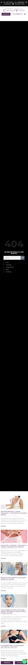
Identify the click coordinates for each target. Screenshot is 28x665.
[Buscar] (22, 258)
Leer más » (3, 526)
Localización (7, 4)
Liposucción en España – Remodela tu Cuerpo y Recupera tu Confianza (14, 546)
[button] (21, 662)
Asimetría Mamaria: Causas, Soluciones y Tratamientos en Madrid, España (14, 513)
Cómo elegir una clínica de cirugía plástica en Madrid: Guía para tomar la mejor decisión (13, 611)
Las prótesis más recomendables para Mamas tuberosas (12, 646)
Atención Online (19, 4)
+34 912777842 (8, 2)
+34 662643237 (19, 2)
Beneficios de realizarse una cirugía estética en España (13, 578)
